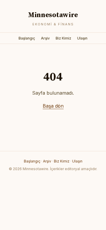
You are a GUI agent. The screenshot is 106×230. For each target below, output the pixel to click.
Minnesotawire (53, 15)
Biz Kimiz (63, 38)
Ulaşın (82, 38)
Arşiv (45, 38)
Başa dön (53, 106)
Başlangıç (27, 38)
